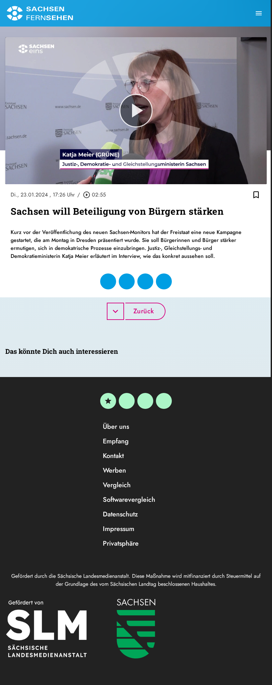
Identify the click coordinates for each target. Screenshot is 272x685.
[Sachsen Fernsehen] (40, 13)
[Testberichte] (108, 401)
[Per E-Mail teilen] (164, 281)
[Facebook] (127, 401)
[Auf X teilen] (127, 281)
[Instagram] (145, 401)
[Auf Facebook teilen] (108, 281)
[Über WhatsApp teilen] (145, 281)
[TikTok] (164, 401)
